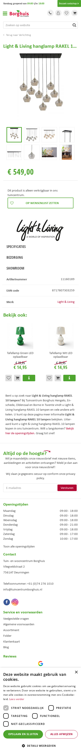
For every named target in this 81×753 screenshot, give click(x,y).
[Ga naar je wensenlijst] (66, 13)
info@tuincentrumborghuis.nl (22, 589)
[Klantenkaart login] (58, 13)
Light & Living (66, 302)
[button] (40, 745)
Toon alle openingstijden (19, 546)
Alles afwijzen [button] (61, 734)
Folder (7, 635)
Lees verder (16, 699)
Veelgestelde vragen (16, 618)
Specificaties (16, 246)
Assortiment (11, 630)
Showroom (15, 268)
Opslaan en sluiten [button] (23, 734)
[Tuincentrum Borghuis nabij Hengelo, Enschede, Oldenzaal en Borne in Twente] (19, 13)
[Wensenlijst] (66, 13)
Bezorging (14, 257)
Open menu (5, 13)
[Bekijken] (74, 13)
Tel (50, 13)
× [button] (76, 672)
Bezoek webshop (68, 3)
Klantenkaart (11, 641)
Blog (6, 647)
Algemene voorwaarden (18, 624)
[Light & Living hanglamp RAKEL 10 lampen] (40, 89)
